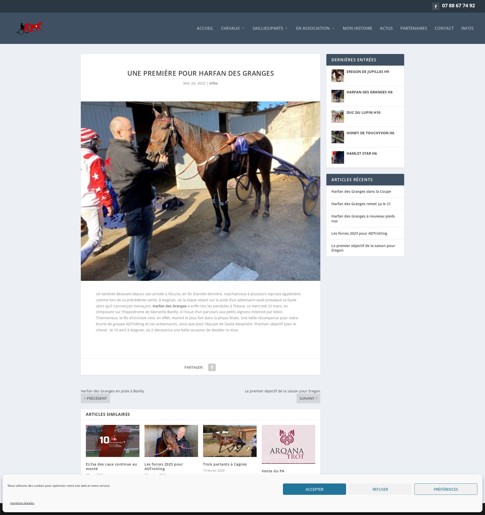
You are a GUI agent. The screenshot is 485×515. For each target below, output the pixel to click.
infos (467, 28)
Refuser (380, 489)
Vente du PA (273, 471)
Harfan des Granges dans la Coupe (361, 191)
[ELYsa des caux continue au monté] (112, 441)
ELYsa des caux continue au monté (111, 466)
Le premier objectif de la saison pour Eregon (363, 248)
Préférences (446, 489)
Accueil (205, 28)
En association (313, 28)
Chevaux (230, 28)
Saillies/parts (268, 28)
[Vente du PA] (288, 444)
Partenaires (413, 28)
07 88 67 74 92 (458, 5)
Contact (444, 28)
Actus (386, 28)
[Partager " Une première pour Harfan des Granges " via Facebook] (212, 367)
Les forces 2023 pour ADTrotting (163, 466)
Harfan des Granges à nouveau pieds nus (363, 218)
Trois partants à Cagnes (225, 464)
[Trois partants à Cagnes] (230, 441)
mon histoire (357, 28)
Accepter (314, 489)
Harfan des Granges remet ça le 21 (361, 203)
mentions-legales (22, 503)
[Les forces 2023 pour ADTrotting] (171, 441)
